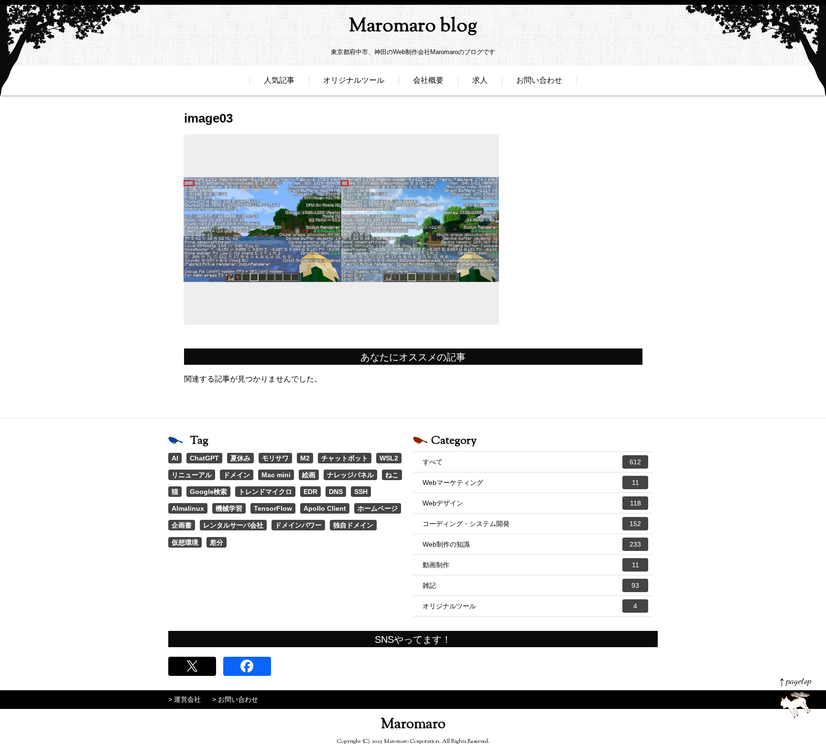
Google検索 (208, 491)
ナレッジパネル (350, 475)
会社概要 (428, 80)
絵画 (308, 475)
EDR (310, 491)
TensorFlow (273, 508)
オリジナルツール (353, 80)
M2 (305, 458)
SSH (361, 491)
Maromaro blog (413, 26)
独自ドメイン (353, 525)
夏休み (240, 458)
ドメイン (236, 475)
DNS (336, 491)
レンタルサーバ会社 (233, 525)
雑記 (531, 585)
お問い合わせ (539, 80)
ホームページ (378, 508)
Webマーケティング (531, 482)
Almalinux (188, 508)
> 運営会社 (184, 699)
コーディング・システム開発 (532, 524)
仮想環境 (185, 542)
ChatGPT (204, 458)
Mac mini (276, 475)
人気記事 (279, 80)
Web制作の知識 (532, 544)
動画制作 (531, 565)
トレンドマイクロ (265, 491)
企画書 (182, 525)
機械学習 (229, 508)
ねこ (392, 475)
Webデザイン (532, 503)
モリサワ (275, 458)
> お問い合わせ (235, 699)
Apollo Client (325, 508)
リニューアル (192, 475)
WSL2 (389, 458)
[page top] (796, 698)
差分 (216, 542)
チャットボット (344, 458)
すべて (532, 462)
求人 (480, 80)
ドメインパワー (298, 525)
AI (175, 458)
